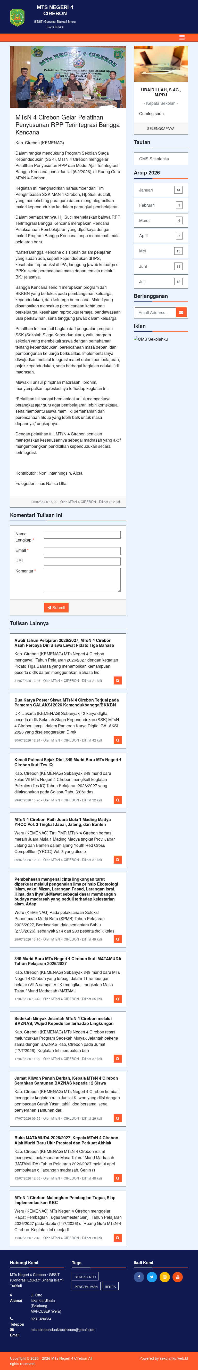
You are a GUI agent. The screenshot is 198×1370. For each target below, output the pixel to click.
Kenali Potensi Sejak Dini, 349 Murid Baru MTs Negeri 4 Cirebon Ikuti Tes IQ (67, 761)
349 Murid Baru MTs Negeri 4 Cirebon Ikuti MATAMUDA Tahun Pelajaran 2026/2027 (67, 960)
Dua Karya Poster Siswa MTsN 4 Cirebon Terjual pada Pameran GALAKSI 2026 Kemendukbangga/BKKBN (66, 702)
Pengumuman (86, 1286)
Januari (159, 190)
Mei (159, 251)
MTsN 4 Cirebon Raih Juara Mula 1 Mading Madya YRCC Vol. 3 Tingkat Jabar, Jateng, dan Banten (62, 821)
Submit (58, 607)
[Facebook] (140, 1276)
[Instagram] (166, 1276)
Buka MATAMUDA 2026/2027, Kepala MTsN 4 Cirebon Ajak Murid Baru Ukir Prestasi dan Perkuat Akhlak (66, 1140)
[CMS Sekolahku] (151, 340)
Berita (110, 1286)
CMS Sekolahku (154, 159)
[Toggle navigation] (182, 38)
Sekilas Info (85, 1277)
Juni (159, 266)
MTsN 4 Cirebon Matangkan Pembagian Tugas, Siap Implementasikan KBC (65, 1199)
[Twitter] (153, 1276)
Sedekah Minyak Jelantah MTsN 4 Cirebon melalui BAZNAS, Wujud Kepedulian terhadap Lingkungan (64, 1020)
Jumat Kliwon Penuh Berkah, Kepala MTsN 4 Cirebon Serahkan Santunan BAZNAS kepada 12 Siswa (66, 1080)
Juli (159, 281)
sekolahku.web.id (174, 1358)
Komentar (25, 571)
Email (22, 550)
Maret (159, 220)
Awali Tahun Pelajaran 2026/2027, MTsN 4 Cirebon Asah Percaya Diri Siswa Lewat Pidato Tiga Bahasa (64, 642)
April (159, 235)
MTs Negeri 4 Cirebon (68, 1358)
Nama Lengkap (24, 537)
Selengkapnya (161, 128)
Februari (159, 205)
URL (19, 560)
